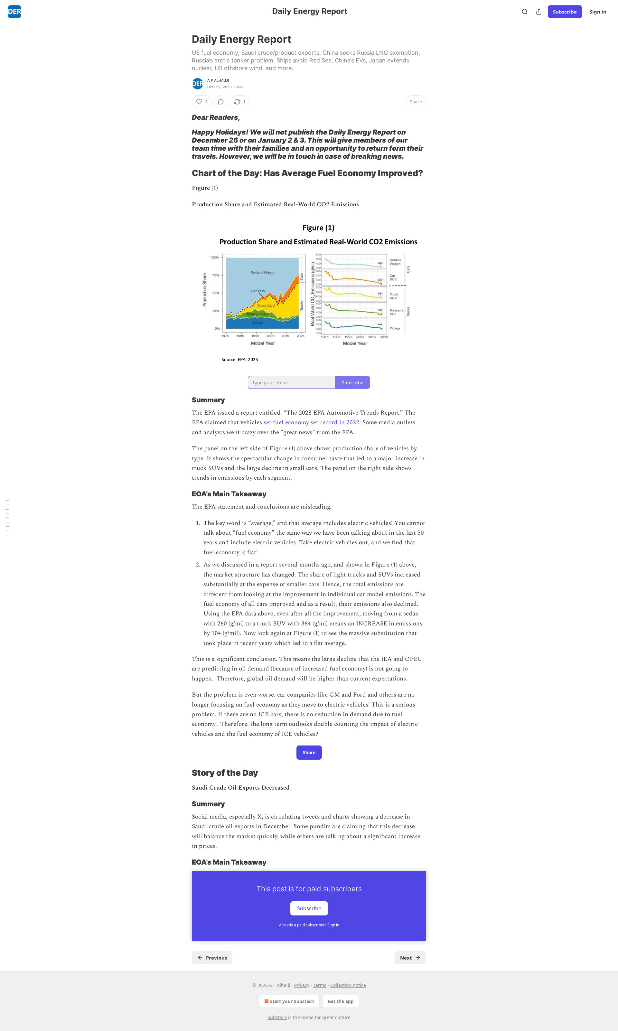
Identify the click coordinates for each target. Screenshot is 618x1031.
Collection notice (348, 985)
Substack (277, 1017)
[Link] (183, 117)
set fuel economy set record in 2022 (311, 422)
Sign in (598, 11)
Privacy (301, 985)
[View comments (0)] (220, 101)
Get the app (341, 1001)
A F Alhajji (218, 80)
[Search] (524, 11)
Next (406, 957)
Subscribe (565, 11)
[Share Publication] (538, 11)
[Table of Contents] (7, 515)
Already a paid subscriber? (309, 925)
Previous (216, 957)
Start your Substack (292, 1001)
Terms (319, 985)
